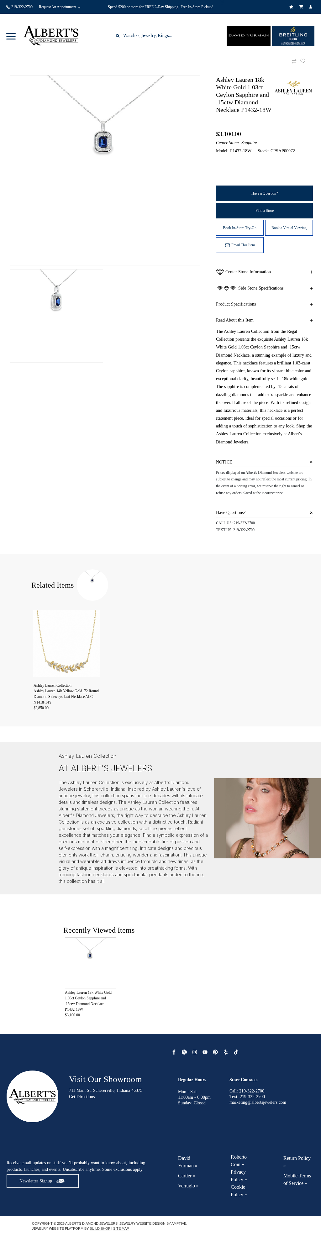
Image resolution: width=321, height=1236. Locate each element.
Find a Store (264, 210)
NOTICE (224, 462)
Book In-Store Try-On (239, 228)
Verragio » (188, 1185)
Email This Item (243, 245)
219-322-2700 (244, 523)
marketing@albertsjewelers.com (257, 1102)
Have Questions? (230, 512)
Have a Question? (264, 193)
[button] (11, 35)
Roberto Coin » (239, 1160)
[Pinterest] (216, 1052)
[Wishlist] (292, 7)
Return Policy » (297, 1161)
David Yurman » (187, 1161)
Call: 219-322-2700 (246, 1091)
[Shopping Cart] (302, 7)
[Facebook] (174, 1052)
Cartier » (186, 1175)
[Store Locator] (222, 2)
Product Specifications (236, 304)
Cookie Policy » (239, 1190)
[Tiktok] (237, 1052)
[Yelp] (226, 1052)
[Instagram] (195, 1052)
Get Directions (82, 1096)
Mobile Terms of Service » (297, 1179)
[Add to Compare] (294, 61)
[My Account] (311, 7)
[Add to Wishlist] (306, 61)
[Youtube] (206, 1052)
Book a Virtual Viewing (289, 228)
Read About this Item (235, 320)
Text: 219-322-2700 (247, 1096)
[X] (185, 1052)
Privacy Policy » (239, 1175)
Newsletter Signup (35, 1181)
